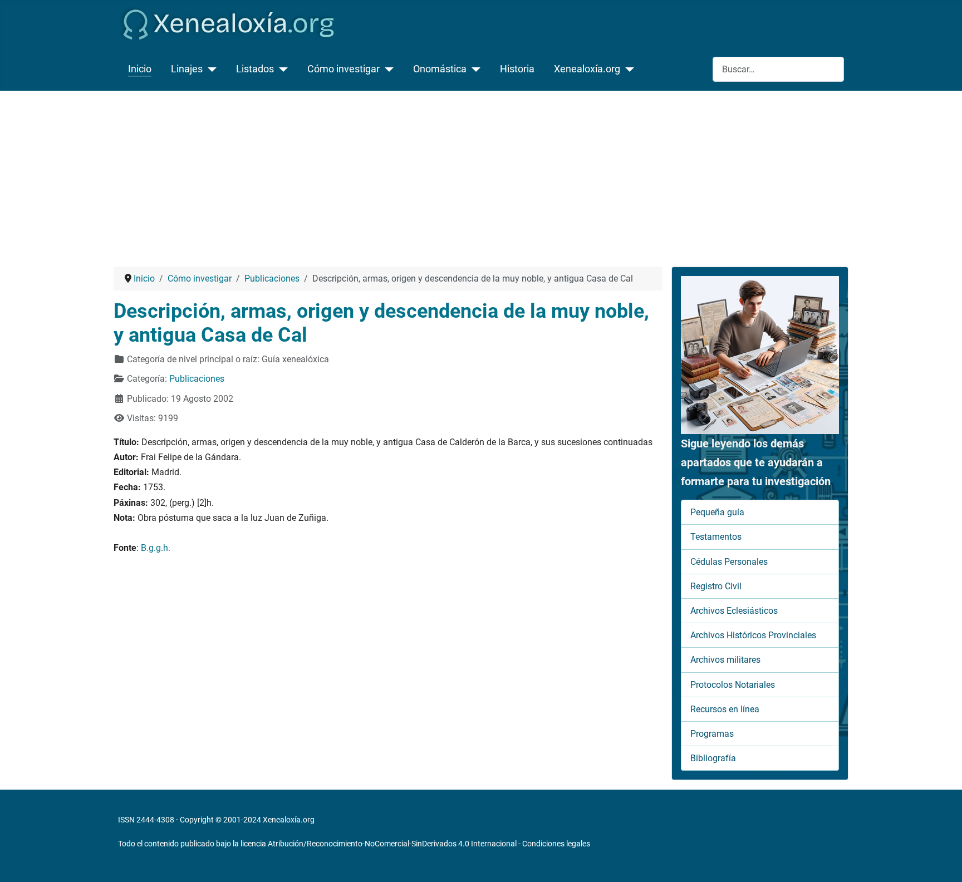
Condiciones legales (556, 843)
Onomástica (440, 69)
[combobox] (778, 69)
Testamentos (716, 536)
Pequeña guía (717, 512)
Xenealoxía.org (587, 69)
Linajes (187, 69)
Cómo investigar (343, 69)
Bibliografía (713, 758)
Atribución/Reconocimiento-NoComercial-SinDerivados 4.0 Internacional (392, 843)
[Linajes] (210, 69)
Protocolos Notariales (732, 684)
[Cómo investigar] (387, 69)
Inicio (139, 69)
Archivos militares (725, 659)
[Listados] (281, 69)
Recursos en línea (724, 709)
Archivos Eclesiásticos (734, 610)
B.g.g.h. (155, 548)
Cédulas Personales (729, 561)
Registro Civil (716, 586)
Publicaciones (196, 378)
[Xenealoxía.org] (627, 69)
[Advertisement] (481, 174)
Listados (255, 69)
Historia (517, 69)
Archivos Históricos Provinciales (753, 635)
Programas (712, 733)
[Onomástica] (473, 69)
